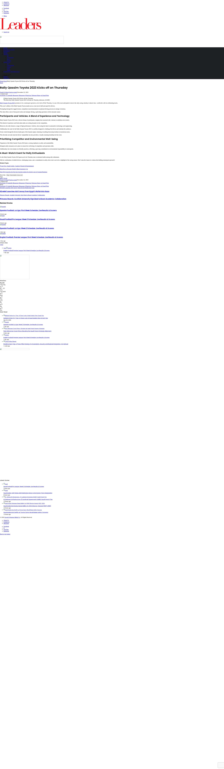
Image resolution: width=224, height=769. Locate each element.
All (8, 56)
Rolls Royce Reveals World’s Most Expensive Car (14, 169)
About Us (6, 2)
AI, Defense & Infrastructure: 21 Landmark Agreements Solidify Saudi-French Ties (28, 499)
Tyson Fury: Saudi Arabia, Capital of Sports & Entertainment (17, 166)
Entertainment (10, 65)
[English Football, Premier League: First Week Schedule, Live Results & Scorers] (3, 233)
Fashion (9, 67)
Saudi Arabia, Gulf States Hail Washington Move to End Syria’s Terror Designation (28, 493)
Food (8, 68)
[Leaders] (20, 29)
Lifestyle (7, 62)
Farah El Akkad (4, 92)
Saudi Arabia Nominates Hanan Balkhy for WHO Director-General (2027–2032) (27, 506)
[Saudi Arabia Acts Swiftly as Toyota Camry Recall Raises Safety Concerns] (23, 510)
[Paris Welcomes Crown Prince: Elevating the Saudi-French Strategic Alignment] (24, 328)
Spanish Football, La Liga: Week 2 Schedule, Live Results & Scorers (27, 228)
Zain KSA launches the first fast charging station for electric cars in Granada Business (23, 172)
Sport (5, 52)
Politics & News (9, 49)
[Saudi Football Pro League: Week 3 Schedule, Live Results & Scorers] (2, 215)
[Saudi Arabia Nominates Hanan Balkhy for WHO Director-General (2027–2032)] (24, 503)
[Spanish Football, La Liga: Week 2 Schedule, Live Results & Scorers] (3, 224)
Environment (10, 57)
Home (5, 48)
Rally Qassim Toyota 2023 (7, 103)
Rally (1, 178)
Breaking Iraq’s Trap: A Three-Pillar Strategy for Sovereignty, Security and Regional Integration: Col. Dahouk (36, 344)
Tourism (9, 60)
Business (7, 51)
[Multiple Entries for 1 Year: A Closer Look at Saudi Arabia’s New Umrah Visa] (24, 315)
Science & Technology (12, 71)
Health (8, 70)
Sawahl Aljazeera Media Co (12, 517)
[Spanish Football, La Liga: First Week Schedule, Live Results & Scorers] (3, 206)
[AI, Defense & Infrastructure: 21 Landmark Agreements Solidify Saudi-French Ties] (25, 497)
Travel (6, 54)
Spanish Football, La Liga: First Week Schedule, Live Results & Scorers (28, 210)
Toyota (5, 178)
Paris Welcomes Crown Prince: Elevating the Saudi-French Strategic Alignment (27, 331)
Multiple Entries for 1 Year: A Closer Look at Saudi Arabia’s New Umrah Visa (26, 318)
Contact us (6, 3)
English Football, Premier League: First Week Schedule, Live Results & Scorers (31, 237)
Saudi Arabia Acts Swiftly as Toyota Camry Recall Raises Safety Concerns (26, 512)
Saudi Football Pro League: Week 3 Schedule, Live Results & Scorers (27, 219)
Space (8, 59)
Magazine (6, 5)
